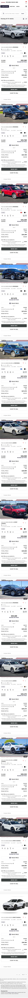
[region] (14, 78)
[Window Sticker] (26, 56)
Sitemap (12, 992)
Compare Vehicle (7, 99)
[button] (4, 6)
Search (22, 13)
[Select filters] (23, 19)
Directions (12, 6)
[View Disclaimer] (13, 56)
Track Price (15, 65)
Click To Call (14, 93)
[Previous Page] (17, 975)
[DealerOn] (4, 991)
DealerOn (9, 992)
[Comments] (24, 56)
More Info (14, 89)
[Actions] (25, 47)
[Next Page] (19, 975)
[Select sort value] (26, 19)
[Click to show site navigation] (26, 6)
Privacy (16, 992)
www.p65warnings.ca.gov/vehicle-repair (19, 988)
